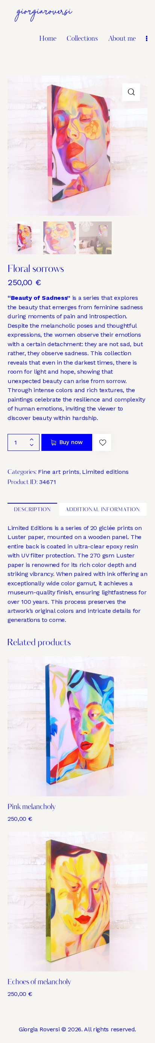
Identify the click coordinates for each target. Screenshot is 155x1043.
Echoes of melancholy (39, 982)
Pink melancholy (32, 807)
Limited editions (105, 471)
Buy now (71, 442)
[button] (131, 92)
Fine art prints (58, 471)
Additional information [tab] (102, 509)
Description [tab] (32, 509)
